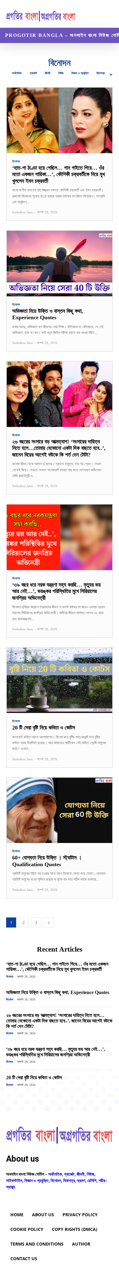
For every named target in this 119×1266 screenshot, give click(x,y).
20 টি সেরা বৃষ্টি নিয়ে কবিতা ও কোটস (43, 728)
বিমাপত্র (100, 73)
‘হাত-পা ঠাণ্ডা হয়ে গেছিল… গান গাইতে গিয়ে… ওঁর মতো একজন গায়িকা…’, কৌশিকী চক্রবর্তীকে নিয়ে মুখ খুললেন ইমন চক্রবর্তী (58, 174)
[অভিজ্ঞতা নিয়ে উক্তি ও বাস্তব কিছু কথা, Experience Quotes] (59, 263)
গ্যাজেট (33, 73)
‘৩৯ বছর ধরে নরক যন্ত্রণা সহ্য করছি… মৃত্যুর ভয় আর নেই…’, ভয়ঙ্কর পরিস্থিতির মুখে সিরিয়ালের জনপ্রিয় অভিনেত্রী (56, 591)
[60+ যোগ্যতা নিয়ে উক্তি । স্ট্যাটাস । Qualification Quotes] (59, 810)
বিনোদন (16, 161)
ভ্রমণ (81, 1180)
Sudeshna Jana (22, 212)
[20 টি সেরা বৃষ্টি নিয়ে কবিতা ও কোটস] (59, 680)
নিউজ (60, 73)
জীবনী (47, 73)
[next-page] (49, 922)
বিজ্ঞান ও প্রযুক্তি (79, 73)
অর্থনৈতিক (17, 73)
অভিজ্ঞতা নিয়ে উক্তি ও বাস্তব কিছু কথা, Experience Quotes (47, 314)
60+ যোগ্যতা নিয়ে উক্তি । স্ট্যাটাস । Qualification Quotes (47, 861)
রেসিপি (91, 1180)
